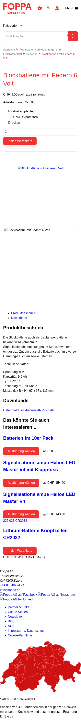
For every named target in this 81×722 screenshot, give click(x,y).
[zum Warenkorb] (40, 8)
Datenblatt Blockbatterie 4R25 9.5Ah (28, 410)
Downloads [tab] (19, 317)
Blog (11, 621)
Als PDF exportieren (23, 117)
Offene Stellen (18, 612)
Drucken (14, 122)
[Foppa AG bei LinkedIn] (17, 599)
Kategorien (10, 25)
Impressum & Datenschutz (26, 630)
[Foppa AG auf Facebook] (19, 594)
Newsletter (15, 616)
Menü (69, 8)
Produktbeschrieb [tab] (23, 313)
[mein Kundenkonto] (57, 8)
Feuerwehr (26, 49)
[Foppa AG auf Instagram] (56, 594)
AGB (11, 626)
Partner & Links (18, 607)
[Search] (73, 36)
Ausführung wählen (21, 451)
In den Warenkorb (20, 141)
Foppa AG (17, 8)
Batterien (32, 53)
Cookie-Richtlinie (20, 635)
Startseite (9, 49)
